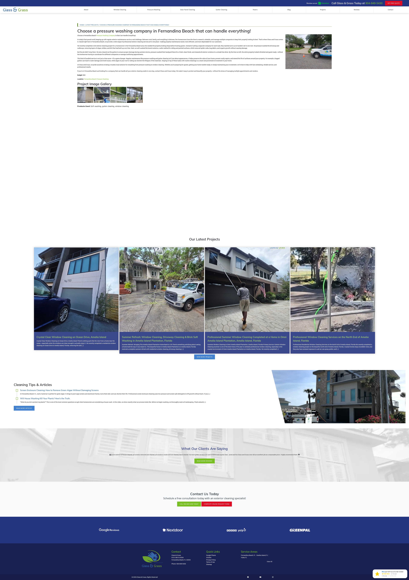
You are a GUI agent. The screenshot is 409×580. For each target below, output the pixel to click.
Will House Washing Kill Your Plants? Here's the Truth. (45, 398)
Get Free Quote (394, 3)
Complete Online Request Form (216, 504)
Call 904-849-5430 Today (189, 504)
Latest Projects (91, 25)
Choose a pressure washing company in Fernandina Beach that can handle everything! (134, 25)
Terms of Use (210, 562)
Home (82, 25)
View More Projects (204, 357)
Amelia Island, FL (262, 555)
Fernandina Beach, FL (248, 555)
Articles (208, 557)
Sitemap (209, 564)
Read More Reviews (204, 461)
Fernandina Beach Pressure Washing (96, 79)
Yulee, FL (244, 557)
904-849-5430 (373, 3)
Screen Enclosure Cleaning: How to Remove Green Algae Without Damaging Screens (59, 390)
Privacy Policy (211, 560)
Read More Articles (24, 408)
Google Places (211, 555)
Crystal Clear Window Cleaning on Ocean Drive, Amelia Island (71, 337)
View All (269, 562)
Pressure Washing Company (105, 35)
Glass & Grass (141, 577)
